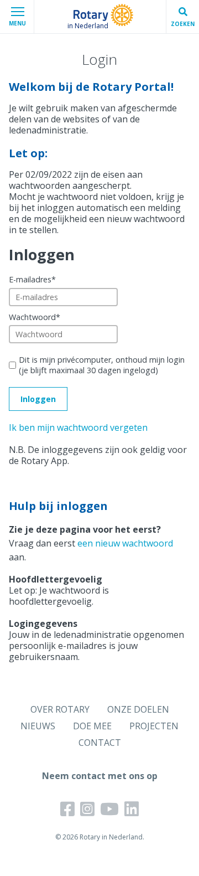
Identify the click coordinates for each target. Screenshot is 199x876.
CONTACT (99, 742)
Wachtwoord (34, 317)
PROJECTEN (154, 726)
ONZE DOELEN (138, 709)
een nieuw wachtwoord (125, 543)
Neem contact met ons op (100, 776)
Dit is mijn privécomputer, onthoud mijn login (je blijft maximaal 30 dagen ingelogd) (102, 364)
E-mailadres (32, 279)
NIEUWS (37, 726)
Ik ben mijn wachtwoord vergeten (78, 427)
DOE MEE (92, 726)
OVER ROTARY (60, 709)
